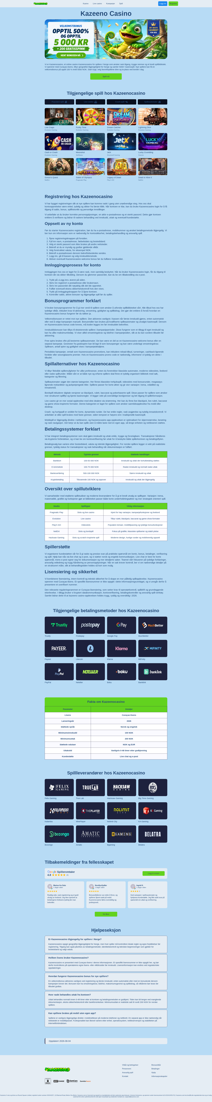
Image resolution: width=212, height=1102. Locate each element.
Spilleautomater (150, 102)
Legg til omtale (153, 873)
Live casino (89, 102)
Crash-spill (119, 102)
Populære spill (58, 102)
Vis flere (106, 914)
